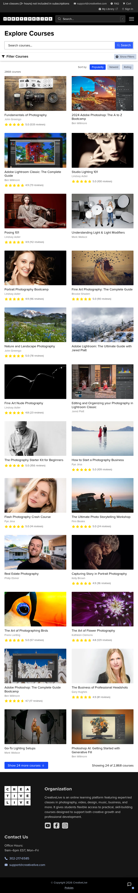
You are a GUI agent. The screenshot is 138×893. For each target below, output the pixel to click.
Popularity (98, 67)
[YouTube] (48, 825)
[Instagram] (65, 825)
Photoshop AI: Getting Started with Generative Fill (96, 750)
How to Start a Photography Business (98, 460)
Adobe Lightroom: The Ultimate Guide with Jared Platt (102, 348)
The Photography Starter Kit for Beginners (33, 460)
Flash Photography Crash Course (27, 516)
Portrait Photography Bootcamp (26, 289)
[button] (129, 884)
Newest (113, 67)
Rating (127, 67)
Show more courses (24, 765)
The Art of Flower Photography (93, 630)
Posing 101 (11, 232)
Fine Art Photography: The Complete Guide (102, 289)
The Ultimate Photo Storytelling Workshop (101, 516)
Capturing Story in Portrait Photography (99, 573)
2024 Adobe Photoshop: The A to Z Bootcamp (97, 117)
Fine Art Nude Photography (23, 403)
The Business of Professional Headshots (100, 687)
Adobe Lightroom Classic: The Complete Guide (32, 174)
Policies (69, 888)
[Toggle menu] (131, 19)
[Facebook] (56, 825)
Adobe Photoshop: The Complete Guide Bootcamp (32, 689)
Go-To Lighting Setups (19, 748)
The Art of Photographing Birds (26, 630)
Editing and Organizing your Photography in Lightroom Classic (102, 405)
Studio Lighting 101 (85, 172)
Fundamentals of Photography (25, 115)
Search (126, 45)
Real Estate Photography (21, 573)
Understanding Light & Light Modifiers (98, 232)
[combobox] (90, 19)
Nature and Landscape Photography (29, 346)
